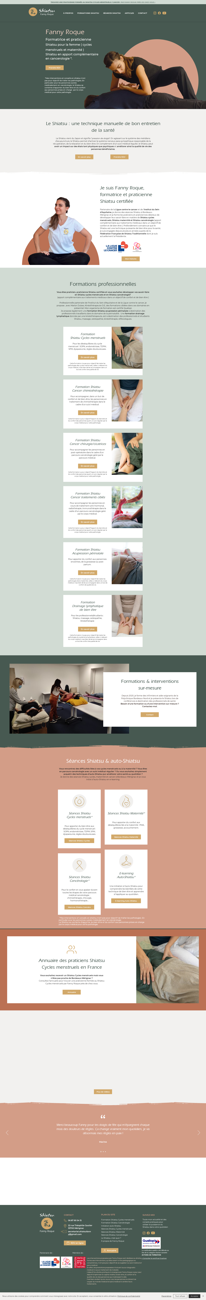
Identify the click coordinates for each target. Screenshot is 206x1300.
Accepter (194, 1296)
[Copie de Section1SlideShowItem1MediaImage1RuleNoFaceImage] (103, 1151)
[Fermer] (203, 1296)
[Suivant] (199, 1132)
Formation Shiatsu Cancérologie (115, 1189)
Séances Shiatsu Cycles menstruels (116, 1195)
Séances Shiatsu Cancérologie (114, 1201)
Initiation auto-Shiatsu (111, 1192)
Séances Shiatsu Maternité (113, 1198)
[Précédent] (7, 1132)
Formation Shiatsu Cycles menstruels (117, 1186)
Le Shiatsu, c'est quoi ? (111, 1204)
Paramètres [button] (166, 1296)
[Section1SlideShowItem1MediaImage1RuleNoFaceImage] (100, 1151)
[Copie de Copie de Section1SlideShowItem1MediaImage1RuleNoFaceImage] (105, 1151)
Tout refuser (180, 1296)
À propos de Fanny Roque (112, 1207)
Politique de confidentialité (128, 1296)
